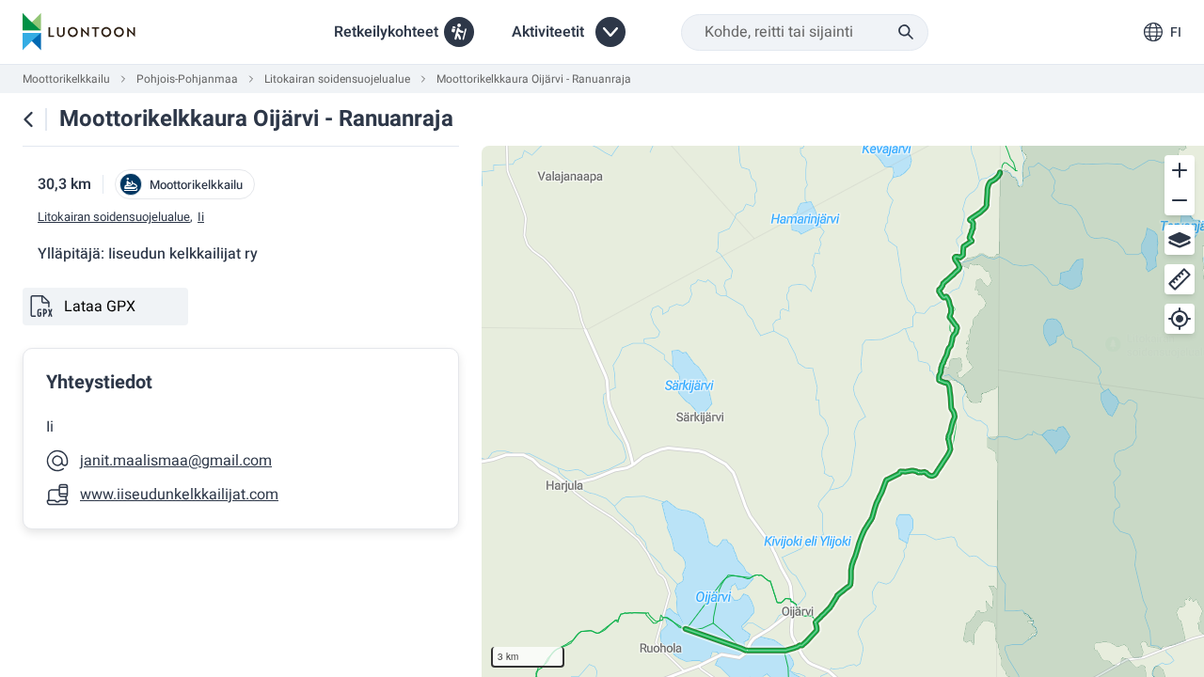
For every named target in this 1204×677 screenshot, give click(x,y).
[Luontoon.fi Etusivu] (79, 32)
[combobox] (804, 32)
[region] (843, 411)
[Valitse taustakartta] (1179, 240)
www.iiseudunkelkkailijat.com (179, 494)
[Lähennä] (1179, 170)
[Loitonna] (1179, 200)
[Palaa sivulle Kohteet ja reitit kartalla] (28, 119)
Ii (201, 217)
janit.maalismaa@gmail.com (176, 460)
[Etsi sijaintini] (1179, 319)
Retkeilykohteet (386, 32)
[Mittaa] (1179, 279)
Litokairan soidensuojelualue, (115, 217)
